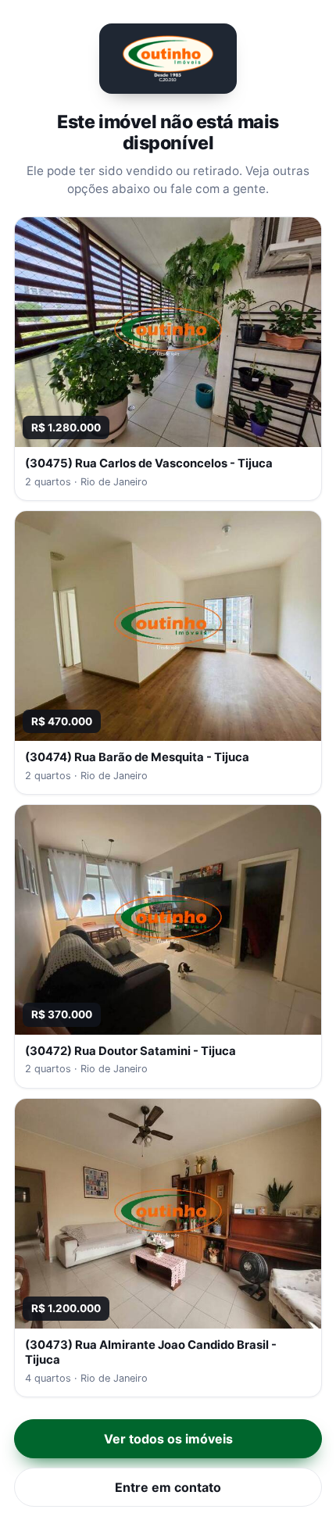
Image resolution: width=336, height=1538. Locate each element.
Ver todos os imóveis (168, 1439)
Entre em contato (168, 1487)
